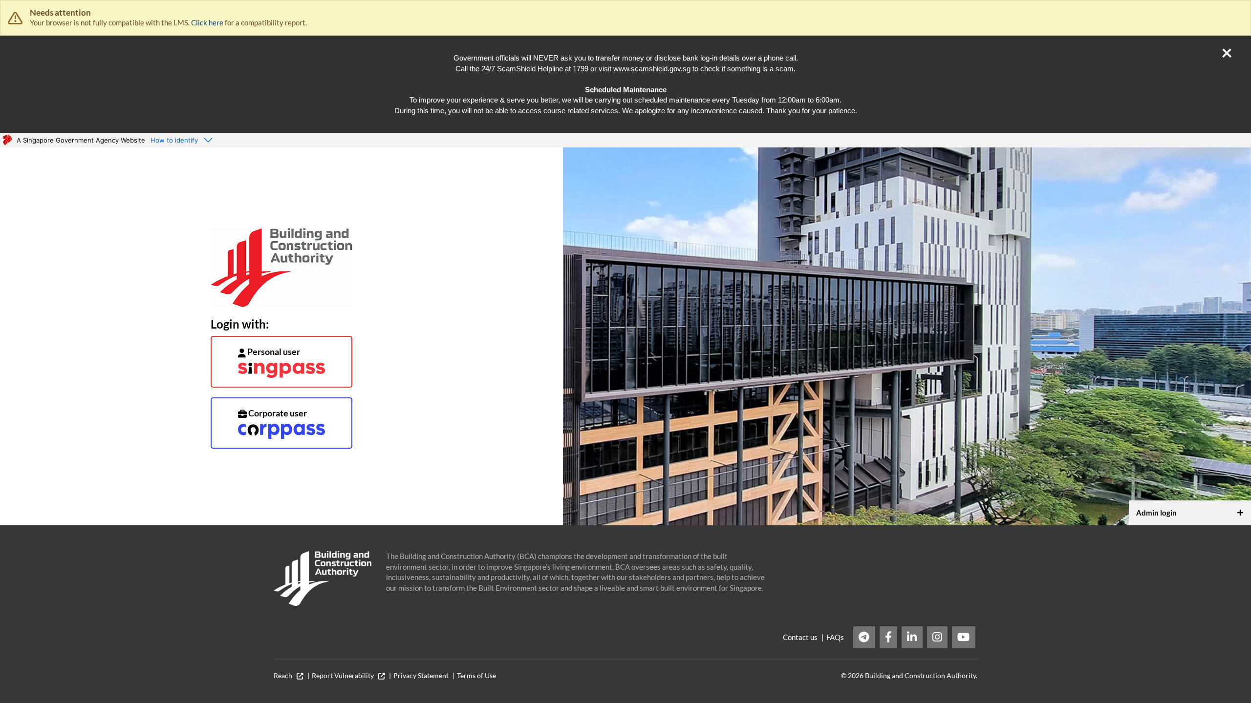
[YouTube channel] (963, 637)
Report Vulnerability (345, 676)
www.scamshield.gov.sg (651, 68)
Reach (285, 676)
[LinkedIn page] (912, 637)
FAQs (835, 637)
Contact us (800, 637)
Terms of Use (476, 676)
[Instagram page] (937, 637)
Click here (207, 22)
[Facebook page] (889, 637)
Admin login (1156, 512)
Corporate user (277, 413)
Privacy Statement (421, 676)
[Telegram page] (864, 637)
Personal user (273, 351)
